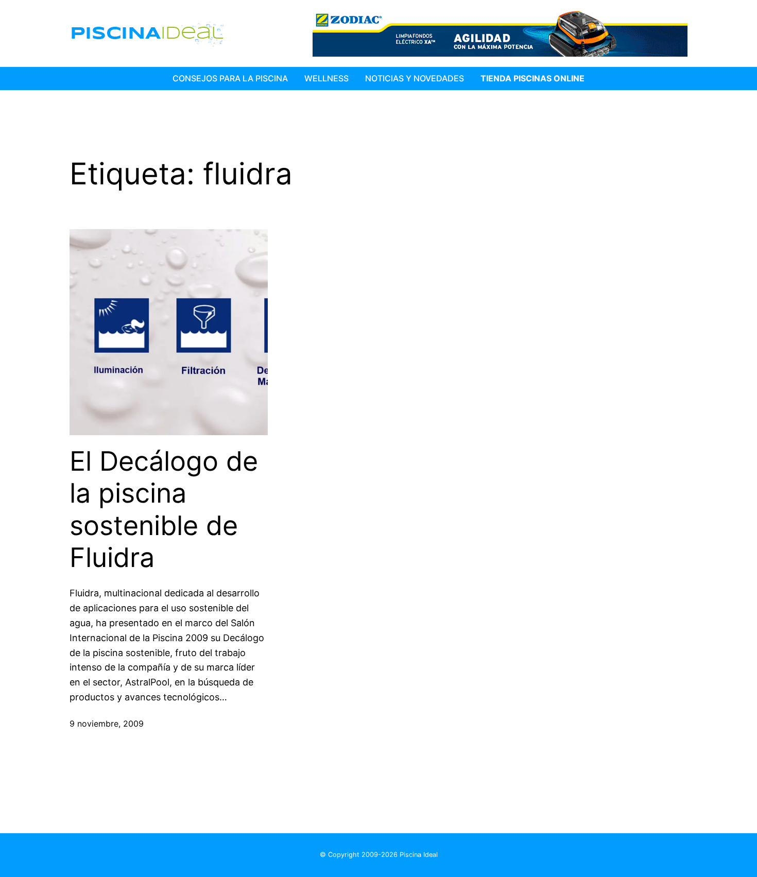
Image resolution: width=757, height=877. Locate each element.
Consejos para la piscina (230, 78)
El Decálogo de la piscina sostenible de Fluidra (164, 509)
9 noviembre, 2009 (107, 723)
